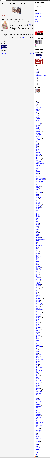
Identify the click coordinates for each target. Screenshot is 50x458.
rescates (37, 387)
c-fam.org (37, 153)
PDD (37, 358)
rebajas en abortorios (39, 384)
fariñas (37, 236)
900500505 (37, 110)
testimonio (37, 423)
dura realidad (38, 216)
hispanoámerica (38, 260)
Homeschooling (38, 262)
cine (36, 170)
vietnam (37, 445)
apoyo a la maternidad (39, 138)
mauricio (37, 325)
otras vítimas (37, 351)
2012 (36, 78)
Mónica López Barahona (39, 331)
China (37, 168)
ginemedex (37, 253)
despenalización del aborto (39, 205)
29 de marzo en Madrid (39, 107)
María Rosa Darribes (38, 318)
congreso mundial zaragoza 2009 (40, 181)
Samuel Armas (38, 394)
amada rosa (37, 129)
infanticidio (37, 271)
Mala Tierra (37, 307)
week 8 (37, 452)
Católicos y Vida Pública (39, 162)
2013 (36, 69)
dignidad (37, 208)
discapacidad (38, 212)
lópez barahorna (38, 299)
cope (37, 184)
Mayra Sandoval (38, 326)
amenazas (37, 130)
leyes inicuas (38, 296)
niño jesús (37, 341)
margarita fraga (38, 316)
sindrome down (38, 404)
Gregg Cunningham (38, 256)
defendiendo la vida (38, 197)
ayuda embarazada (38, 142)
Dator (37, 194)
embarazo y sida (38, 222)
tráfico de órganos (38, 430)
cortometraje (37, 187)
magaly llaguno (38, 306)
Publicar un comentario (3, 51)
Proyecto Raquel (38, 382)
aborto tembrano (38, 114)
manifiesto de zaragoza (39, 312)
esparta (37, 227)
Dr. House (37, 215)
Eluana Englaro (38, 221)
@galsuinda (2, 48)
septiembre (37, 71)
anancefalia (37, 132)
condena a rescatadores (39, 177)
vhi (36, 439)
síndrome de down (38, 405)
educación (37, 220)
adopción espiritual (38, 123)
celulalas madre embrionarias (40, 163)
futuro (37, 247)
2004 (36, 84)
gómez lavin (37, 255)
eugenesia (37, 232)
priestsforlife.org (38, 375)
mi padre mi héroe (38, 329)
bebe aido (37, 148)
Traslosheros (38, 431)
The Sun (30, 24)
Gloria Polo (37, 254)
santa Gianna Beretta (39, 395)
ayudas (37, 143)
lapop (37, 292)
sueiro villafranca (38, 417)
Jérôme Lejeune (38, 281)
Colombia (37, 173)
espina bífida (38, 229)
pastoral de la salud (38, 354)
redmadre (37, 385)
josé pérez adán (38, 285)
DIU (36, 213)
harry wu (37, 258)
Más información (36, 457)
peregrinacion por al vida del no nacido (41, 360)
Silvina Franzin (38, 402)
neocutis (37, 339)
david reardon (38, 196)
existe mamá (37, 234)
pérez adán (37, 361)
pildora (37, 365)
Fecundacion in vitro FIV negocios (40, 238)
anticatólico (37, 135)
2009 (36, 80)
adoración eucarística (39, 124)
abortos (37, 116)
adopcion (37, 121)
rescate (37, 386)
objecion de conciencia (39, 346)
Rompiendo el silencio (39, 389)
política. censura (38, 368)
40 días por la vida (38, 108)
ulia (36, 433)
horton (37, 263)
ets (36, 231)
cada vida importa (38, 154)
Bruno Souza (38, 152)
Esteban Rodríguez (38, 230)
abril (37, 74)
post (36, 371)
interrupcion (37, 274)
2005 (36, 83)
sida (36, 400)
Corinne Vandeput (38, 186)
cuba (37, 191)
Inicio (18, 53)
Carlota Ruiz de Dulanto (39, 158)
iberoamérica (38, 266)
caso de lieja (37, 160)
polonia (37, 369)
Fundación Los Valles (39, 245)
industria (37, 270)
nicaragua (37, 340)
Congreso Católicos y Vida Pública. (40, 179)
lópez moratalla (38, 300)
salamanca (37, 392)
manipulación (38, 313)
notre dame (37, 344)
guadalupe (37, 257)
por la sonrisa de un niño (39, 370)
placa (37, 366)
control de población (38, 183)
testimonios (37, 426)
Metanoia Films (38, 328)
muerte (37, 334)
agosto (37, 72)
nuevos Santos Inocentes (39, 345)
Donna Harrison (38, 214)
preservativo (37, 374)
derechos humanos (38, 203)
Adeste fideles (38, 120)
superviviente (38, 419)
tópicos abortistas (38, 429)
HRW (37, 264)
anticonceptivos (38, 136)
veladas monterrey (38, 438)
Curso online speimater (39, 192)
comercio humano (38, 175)
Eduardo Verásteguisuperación (40, 219)
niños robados (38, 342)
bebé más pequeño (38, 149)
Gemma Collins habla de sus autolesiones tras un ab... (43, 75)
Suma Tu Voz (38, 418)
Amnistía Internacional (39, 131)
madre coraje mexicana (39, 303)
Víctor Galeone (38, 441)
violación (37, 448)
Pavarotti (37, 357)
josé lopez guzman (38, 284)
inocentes (37, 272)
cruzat (37, 190)
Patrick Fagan (38, 356)
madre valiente (38, 305)
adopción (37, 122)
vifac (37, 446)
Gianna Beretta (38, 252)
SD (36, 396)
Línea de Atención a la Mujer (39, 298)
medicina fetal (38, 327)
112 (36, 104)
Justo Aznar (37, 288)
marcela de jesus (38, 314)
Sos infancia (37, 411)
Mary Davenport (38, 322)
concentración (38, 176)
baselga (37, 145)
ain (36, 126)
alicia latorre (37, 128)
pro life (37, 376)
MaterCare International (39, 323)
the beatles (37, 427)
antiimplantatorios (38, 137)
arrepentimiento (38, 139)
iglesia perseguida (38, 267)
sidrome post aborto (38, 401)
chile (37, 167)
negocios (37, 338)
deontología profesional (39, 201)
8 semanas (37, 109)
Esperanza (37, 228)
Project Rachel (38, 379)
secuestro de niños (38, 397)
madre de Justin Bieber (39, 304)
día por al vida (38, 206)
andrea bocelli (38, 133)
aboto (37, 117)
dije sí (37, 210)
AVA (36, 141)
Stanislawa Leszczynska (39, 414)
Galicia (37, 248)
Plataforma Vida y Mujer (39, 367)
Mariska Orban (38, 320)
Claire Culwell (38, 171)
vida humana (38, 443)
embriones (37, 223)
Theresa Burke (38, 428)
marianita (37, 319)
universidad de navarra (39, 435)
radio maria (37, 383)
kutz (36, 290)
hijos (37, 259)
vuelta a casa (38, 451)
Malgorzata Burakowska (39, 309)
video (37, 444)
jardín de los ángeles (38, 279)
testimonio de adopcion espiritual (40, 425)
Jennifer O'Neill (38, 280)
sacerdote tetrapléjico (39, 391)
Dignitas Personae (38, 209)
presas (37, 373)
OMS (37, 348)
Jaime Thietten (38, 277)
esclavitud (37, 226)
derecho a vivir (38, 202)
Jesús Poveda (38, 282)
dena (37, 200)
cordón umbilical (38, 185)
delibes (37, 199)
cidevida (37, 169)
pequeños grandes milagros (39, 359)
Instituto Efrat (38, 273)
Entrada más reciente (3, 53)
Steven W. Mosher (38, 415)
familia (37, 235)
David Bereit (37, 195)
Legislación (37, 293)
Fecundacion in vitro (38, 237)
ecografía (37, 217)
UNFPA (37, 434)
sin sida (37, 403)
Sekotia (37, 398)
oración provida (38, 350)
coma (37, 174)
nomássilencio (38, 343)
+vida (37, 102)
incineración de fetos (38, 269)
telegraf (37, 420)
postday (37, 372)
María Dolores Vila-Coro (39, 317)
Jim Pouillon (37, 283)
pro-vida (37, 377)
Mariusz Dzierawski (38, 321)
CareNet (37, 157)
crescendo (37, 189)
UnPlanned (37, 436)
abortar (37, 112)
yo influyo (37, 453)
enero (37, 77)
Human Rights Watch (39, 265)
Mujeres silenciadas (38, 336)
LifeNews (23, 37)
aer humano (37, 125)
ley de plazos (38, 295)
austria (37, 140)
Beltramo (37, 150)
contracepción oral (38, 182)
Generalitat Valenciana (39, 249)
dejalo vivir (37, 198)
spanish (37, 413)
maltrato (37, 310)
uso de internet (38, 437)
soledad (37, 407)
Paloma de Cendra (38, 352)
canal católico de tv (38, 155)
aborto (37, 113)
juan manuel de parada (39, 287)
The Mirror (19, 33)
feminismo (37, 240)
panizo (37, 353)
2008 (36, 81)
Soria (37, 410)
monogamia (37, 332)
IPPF (37, 276)
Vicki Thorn (37, 440)
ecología (37, 218)
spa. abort (37, 412)
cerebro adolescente (38, 166)
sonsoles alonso (38, 409)
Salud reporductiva (38, 393)
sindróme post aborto (38, 406)
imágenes (37, 268)
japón (37, 278)
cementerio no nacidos (39, 165)
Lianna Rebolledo (38, 297)
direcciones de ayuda (39, 211)
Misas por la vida (38, 330)
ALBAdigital (37, 127)
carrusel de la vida (38, 159)
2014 (36, 68)
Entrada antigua (32, 53)
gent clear (37, 251)
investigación (38, 275)
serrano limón (38, 399)
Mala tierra (37, 308)
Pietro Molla (37, 364)
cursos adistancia (38, 193)
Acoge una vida (38, 118)
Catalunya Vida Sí (38, 161)
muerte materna (38, 335)
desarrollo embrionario (39, 204)
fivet (36, 243)
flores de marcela (38, 244)
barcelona (37, 144)
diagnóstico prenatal (38, 207)
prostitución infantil (38, 380)
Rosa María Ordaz (38, 390)
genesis (37, 250)
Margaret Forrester (38, 315)
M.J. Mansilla (38, 301)
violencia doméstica (38, 449)
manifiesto (37, 311)
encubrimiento (38, 224)
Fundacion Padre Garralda (39, 246)
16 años (37, 105)
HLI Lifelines (37, 261)
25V (36, 106)
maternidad (37, 324)
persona (37, 362)
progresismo (37, 378)
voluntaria (37, 450)
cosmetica (37, 188)
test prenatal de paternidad (39, 422)
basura (37, 146)
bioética (37, 151)
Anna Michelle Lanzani (39, 134)
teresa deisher (38, 421)
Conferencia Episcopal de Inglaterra (40, 178)
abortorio (37, 115)
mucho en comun (38, 333)
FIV (36, 242)
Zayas (37, 454)
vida (36, 442)
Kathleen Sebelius (38, 289)
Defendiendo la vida (13, 3)
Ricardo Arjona (38, 388)
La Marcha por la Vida (39, 291)
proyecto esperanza (38, 381)
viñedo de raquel (38, 447)
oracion (37, 349)
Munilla (37, 337)
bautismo (37, 147)
